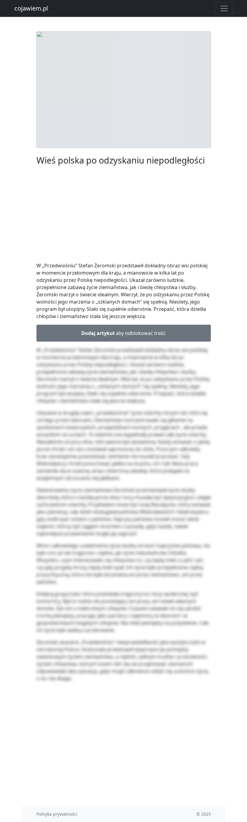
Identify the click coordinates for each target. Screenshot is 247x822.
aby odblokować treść (123, 333)
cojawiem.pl (31, 8)
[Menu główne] (224, 8)
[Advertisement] (123, 215)
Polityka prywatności (56, 814)
